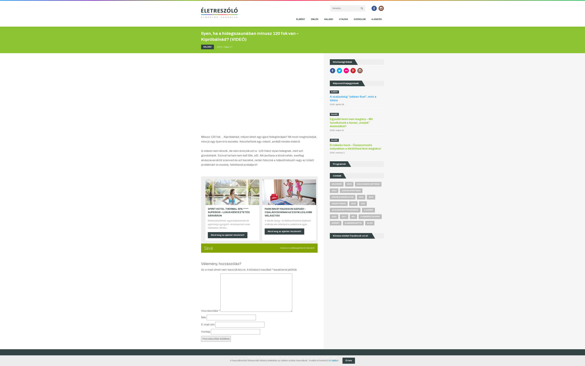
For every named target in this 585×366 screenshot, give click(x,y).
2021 (361, 197)
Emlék (314, 19)
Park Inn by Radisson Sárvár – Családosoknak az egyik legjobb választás (287, 212)
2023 (334, 191)
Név (203, 317)
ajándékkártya (353, 223)
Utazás (343, 19)
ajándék (368, 210)
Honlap (205, 331)
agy (363, 204)
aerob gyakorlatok (343, 197)
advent (336, 223)
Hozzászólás (210, 310)
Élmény (300, 19)
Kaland (328, 19)
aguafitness (339, 204)
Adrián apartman (351, 191)
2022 (334, 217)
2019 (349, 184)
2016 (371, 197)
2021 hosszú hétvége (368, 184)
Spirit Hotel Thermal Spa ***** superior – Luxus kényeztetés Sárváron (227, 212)
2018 (353, 204)
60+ (353, 217)
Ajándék (376, 19)
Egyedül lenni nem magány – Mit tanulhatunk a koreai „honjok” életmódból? (351, 123)
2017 (344, 217)
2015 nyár (337, 184)
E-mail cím (208, 324)
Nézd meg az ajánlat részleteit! (226, 235)
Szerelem (360, 19)
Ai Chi (370, 223)
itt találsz (333, 360)
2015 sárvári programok (345, 210)
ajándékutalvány (370, 217)
